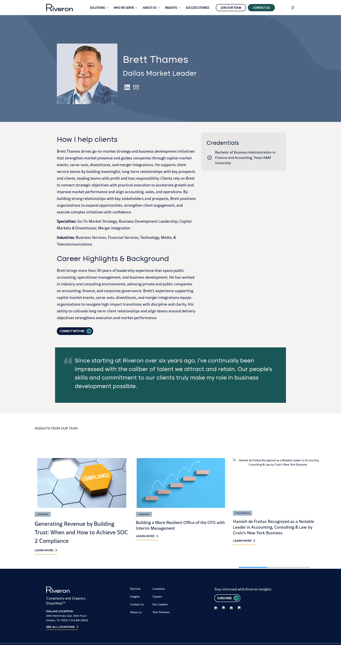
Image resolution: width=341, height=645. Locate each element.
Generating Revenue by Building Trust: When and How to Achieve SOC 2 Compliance (81, 532)
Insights (171, 7)
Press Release (243, 513)
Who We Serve (124, 7)
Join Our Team (231, 7)
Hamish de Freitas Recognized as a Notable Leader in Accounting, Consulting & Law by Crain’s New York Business (273, 527)
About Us (149, 7)
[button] (286, 450)
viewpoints (42, 514)
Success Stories (197, 7)
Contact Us (261, 7)
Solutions (97, 7)
